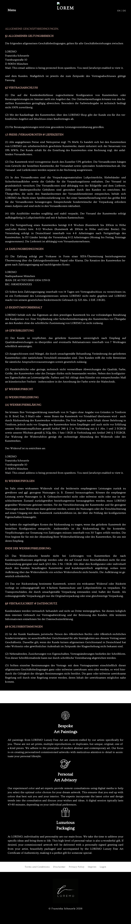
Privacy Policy (76, 866)
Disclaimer (59, 866)
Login (103, 866)
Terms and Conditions (37, 866)
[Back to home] (65, 10)
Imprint (92, 866)
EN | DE (121, 10)
